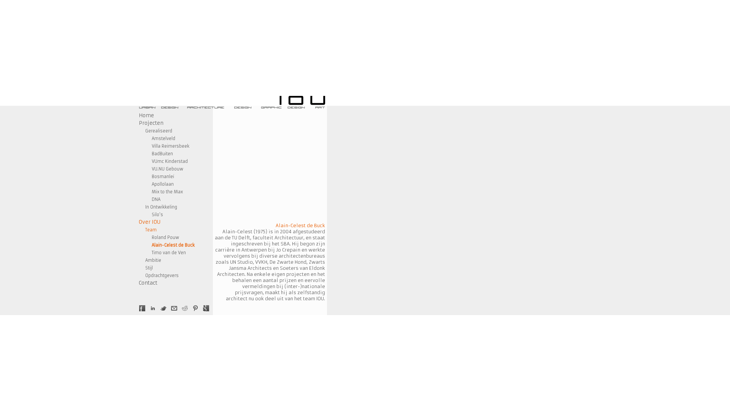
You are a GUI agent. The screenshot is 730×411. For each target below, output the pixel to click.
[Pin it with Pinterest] (195, 308)
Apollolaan (163, 184)
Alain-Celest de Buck (173, 245)
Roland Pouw (165, 237)
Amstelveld (163, 138)
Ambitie (153, 260)
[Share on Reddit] (185, 308)
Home (146, 115)
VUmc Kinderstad (170, 161)
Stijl (149, 268)
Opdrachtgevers (162, 275)
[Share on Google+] (206, 308)
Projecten (151, 123)
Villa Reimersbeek (170, 146)
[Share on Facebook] (142, 308)
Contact (148, 283)
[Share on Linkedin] (153, 308)
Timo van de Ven (169, 252)
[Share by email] (174, 308)
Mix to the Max (167, 191)
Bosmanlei (163, 176)
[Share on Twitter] (163, 308)
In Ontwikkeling (161, 207)
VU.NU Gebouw (167, 169)
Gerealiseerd (158, 131)
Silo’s (157, 214)
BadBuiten (162, 153)
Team (151, 230)
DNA (156, 199)
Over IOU (149, 222)
